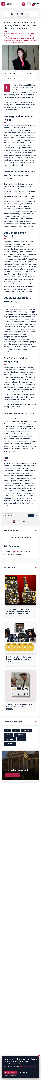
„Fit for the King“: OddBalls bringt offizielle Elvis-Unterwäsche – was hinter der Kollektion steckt (19, 611)
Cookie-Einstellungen (10, 1075)
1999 (16, 730)
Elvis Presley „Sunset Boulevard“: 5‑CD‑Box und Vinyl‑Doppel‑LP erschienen (19, 659)
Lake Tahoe (10, 743)
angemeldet (15, 552)
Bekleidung (20, 735)
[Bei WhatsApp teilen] (27, 13)
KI (7, 730)
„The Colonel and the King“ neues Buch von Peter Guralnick (19, 705)
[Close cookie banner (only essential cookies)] (39, 1056)
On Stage (26, 730)
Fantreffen (10, 739)
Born (8, 735)
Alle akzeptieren (10, 1072)
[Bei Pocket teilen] (22, 13)
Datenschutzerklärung (27, 1066)
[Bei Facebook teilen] (12, 13)
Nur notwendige (24, 1072)
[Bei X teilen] (17, 13)
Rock (21, 739)
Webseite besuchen (12, 775)
